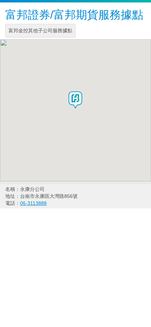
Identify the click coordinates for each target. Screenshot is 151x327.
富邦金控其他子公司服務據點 (40, 30)
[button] (75, 100)
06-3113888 (33, 203)
